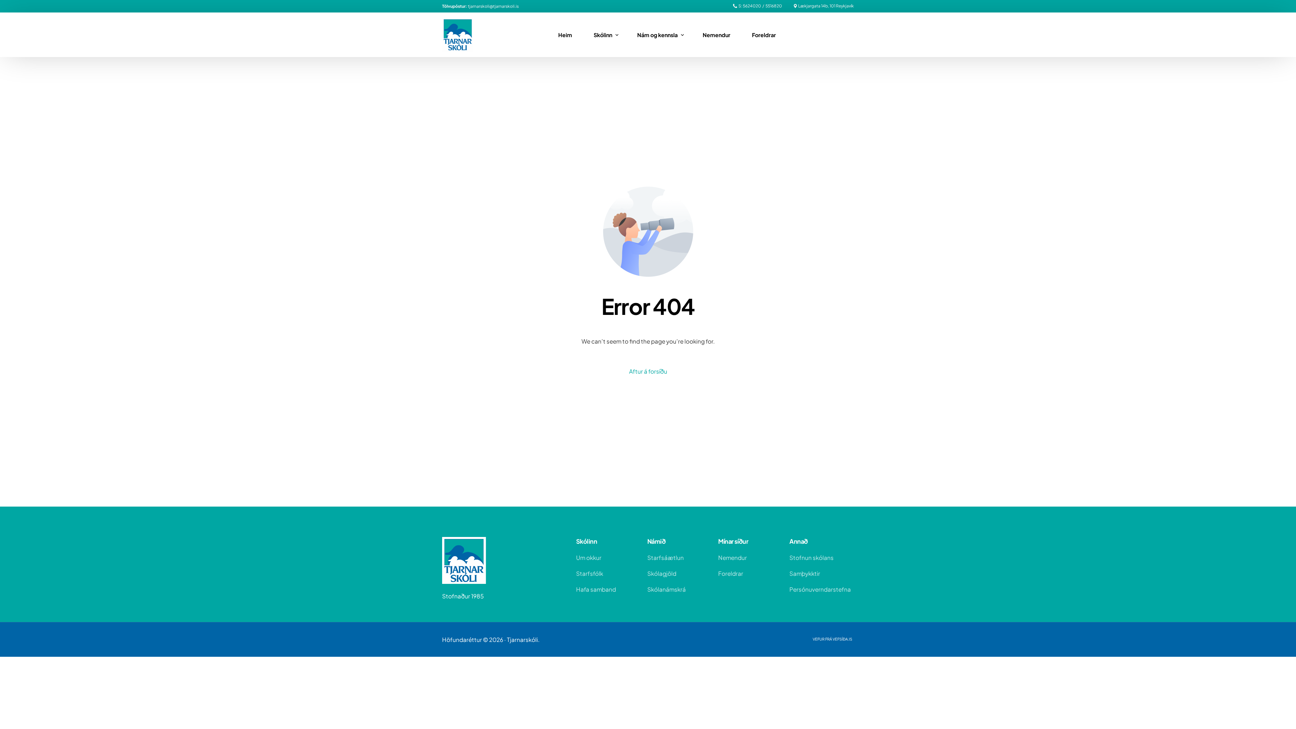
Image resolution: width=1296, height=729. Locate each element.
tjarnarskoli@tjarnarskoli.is (493, 6)
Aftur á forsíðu (648, 371)
